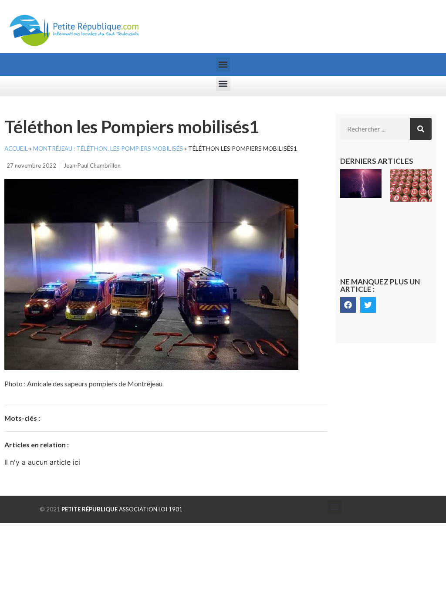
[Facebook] (348, 305)
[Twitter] (368, 305)
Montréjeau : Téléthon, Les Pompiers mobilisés (108, 148)
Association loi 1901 (121, 509)
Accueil (16, 148)
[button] (223, 64)
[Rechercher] (421, 129)
